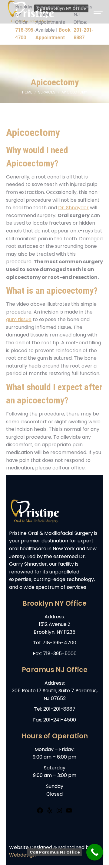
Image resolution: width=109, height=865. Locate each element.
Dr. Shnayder (73, 207)
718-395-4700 (59, 642)
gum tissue (18, 319)
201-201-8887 (59, 709)
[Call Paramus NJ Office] (94, 852)
